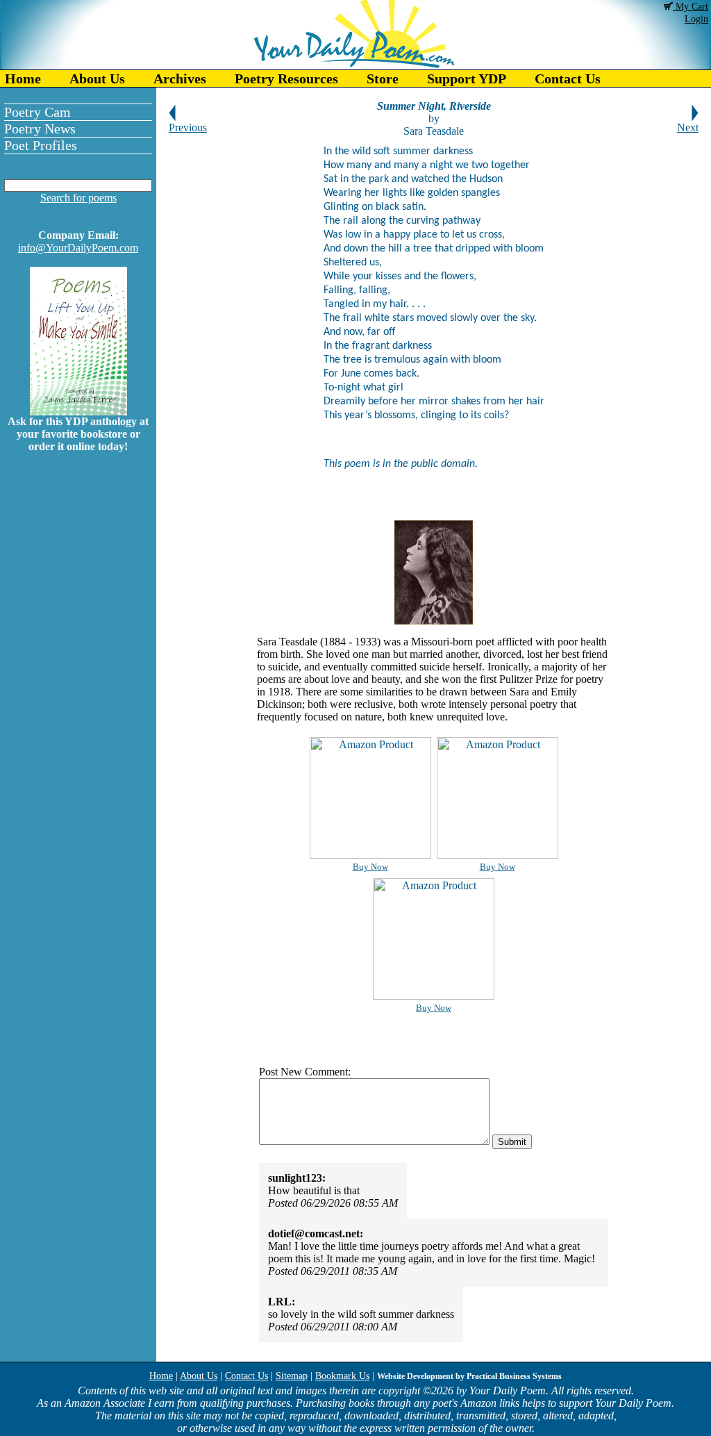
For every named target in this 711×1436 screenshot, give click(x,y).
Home (23, 78)
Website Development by (469, 1376)
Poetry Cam (37, 111)
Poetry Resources (286, 78)
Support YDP (466, 78)
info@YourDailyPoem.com (78, 248)
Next (688, 127)
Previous (188, 127)
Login (696, 19)
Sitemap (292, 1376)
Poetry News (40, 128)
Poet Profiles (40, 145)
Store (383, 78)
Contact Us (568, 78)
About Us (97, 78)
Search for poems (78, 198)
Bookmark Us (342, 1376)
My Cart (690, 6)
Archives (179, 78)
